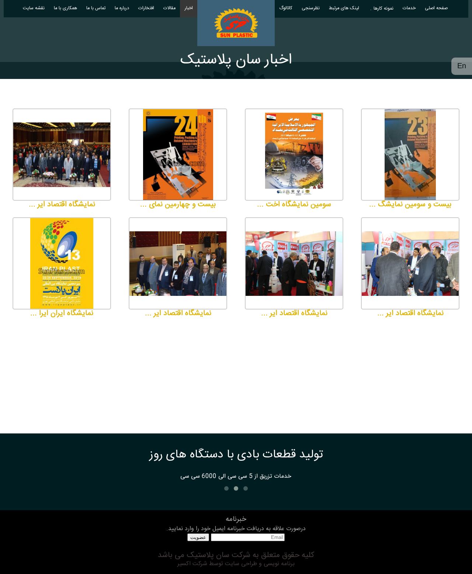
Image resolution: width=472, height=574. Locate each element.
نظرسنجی (311, 8)
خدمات (409, 8)
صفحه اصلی (436, 8)
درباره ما (122, 8)
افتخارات (146, 8)
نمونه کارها (383, 9)
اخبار (189, 8)
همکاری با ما (65, 8)
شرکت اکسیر (192, 564)
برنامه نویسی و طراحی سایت (259, 564)
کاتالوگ (285, 8)
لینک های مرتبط (344, 8)
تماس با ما (95, 8)
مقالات (169, 8)
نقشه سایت (34, 8)
